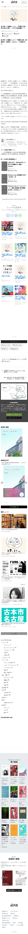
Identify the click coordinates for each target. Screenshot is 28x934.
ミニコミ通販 (19, 925)
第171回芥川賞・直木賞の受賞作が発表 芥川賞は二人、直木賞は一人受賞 (14, 378)
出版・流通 (5, 675)
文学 (4, 690)
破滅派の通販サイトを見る (14, 890)
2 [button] (4, 502)
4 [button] (8, 502)
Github (3, 927)
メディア (5, 660)
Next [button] (26, 483)
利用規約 (16, 916)
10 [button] (21, 502)
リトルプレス (8, 667)
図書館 (6, 680)
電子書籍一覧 (14, 507)
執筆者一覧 (5, 913)
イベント (5, 642)
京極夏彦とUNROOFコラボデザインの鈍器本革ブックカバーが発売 (14, 371)
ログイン (24, 2)
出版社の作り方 (8, 702)
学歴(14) (5, 349)
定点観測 (5, 687)
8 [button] (17, 502)
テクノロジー (8, 677)
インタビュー (6, 657)
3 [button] (6, 502)
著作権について (6, 918)
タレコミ (9, 414)
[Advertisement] (14, 62)
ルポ (6, 710)
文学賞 (6, 655)
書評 (6, 712)
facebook (20, 922)
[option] (14, 481)
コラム (6, 707)
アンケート (7, 645)
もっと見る (14, 633)
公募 (6, 652)
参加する (12, 913)
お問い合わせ (5, 920)
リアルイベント (9, 650)
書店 (6, 682)
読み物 (4, 705)
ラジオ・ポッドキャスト (11, 665)
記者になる (15, 414)
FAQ (20, 414)
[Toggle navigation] (2, 2)
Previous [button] (2, 483)
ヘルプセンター (14, 911)
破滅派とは (5, 911)
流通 (6, 685)
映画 (6, 670)
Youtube (12, 925)
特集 (3, 700)
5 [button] (10, 502)
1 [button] (2, 502)
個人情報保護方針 (6, 916)
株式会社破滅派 (6, 922)
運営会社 (15, 918)
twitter (14, 922)
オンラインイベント (7, 33)
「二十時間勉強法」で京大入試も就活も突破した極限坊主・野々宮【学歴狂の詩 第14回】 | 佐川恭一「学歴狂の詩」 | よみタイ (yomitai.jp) (14, 96)
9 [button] (19, 502)
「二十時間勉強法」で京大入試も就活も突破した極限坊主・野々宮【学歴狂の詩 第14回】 (13, 153)
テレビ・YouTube (9, 662)
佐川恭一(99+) (17, 345)
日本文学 (17, 33)
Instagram (4, 925)
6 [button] (12, 502)
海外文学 (7, 695)
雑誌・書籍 (5, 36)
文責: (14, 142)
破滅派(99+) (15, 349)
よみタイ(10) (6, 345)
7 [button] (15, 502)
